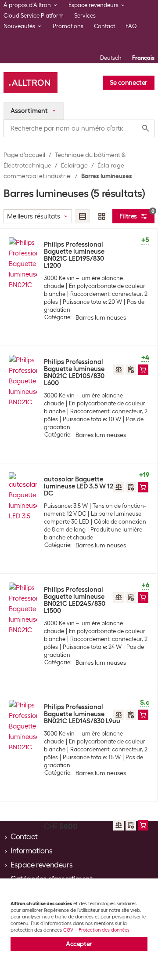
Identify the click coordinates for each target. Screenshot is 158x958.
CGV (68, 930)
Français (143, 58)
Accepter (79, 944)
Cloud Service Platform (34, 15)
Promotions (68, 26)
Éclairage (74, 165)
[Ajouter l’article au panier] (143, 369)
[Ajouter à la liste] (131, 369)
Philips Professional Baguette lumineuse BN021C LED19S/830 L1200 (74, 255)
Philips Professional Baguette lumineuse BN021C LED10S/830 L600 (74, 372)
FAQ (131, 26)
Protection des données (104, 930)
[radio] (82, 216)
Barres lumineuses (106, 175)
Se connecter (128, 83)
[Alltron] (30, 82)
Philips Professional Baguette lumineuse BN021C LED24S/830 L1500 (74, 600)
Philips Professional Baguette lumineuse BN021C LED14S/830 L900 (82, 714)
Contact (104, 26)
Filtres (136, 214)
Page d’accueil (24, 154)
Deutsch (111, 58)
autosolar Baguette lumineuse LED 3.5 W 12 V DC (81, 486)
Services (85, 15)
